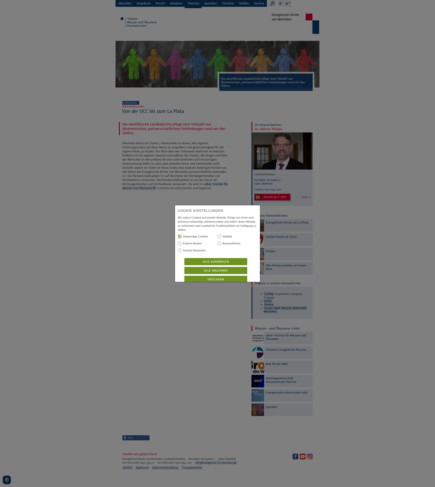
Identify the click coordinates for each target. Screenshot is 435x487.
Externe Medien (192, 243)
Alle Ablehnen (216, 270)
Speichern (215, 279)
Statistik (227, 236)
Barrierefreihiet (231, 243)
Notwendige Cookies (195, 236)
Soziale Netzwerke (194, 250)
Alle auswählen (216, 261)
